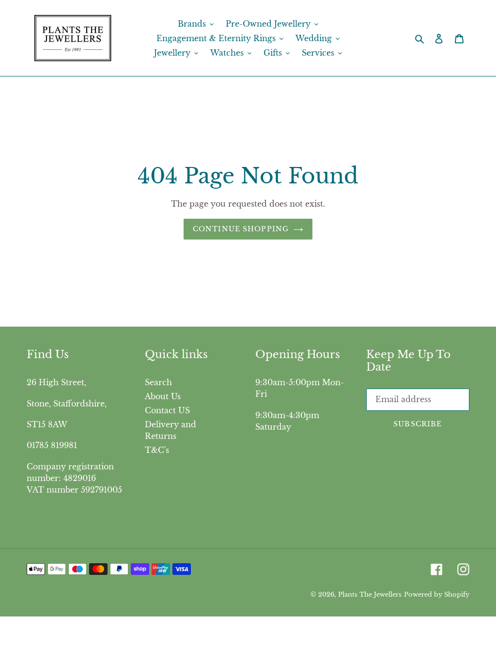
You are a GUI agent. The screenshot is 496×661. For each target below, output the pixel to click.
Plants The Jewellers (370, 594)
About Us (163, 396)
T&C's (157, 450)
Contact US (167, 410)
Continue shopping (241, 229)
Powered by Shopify (436, 594)
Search (158, 382)
